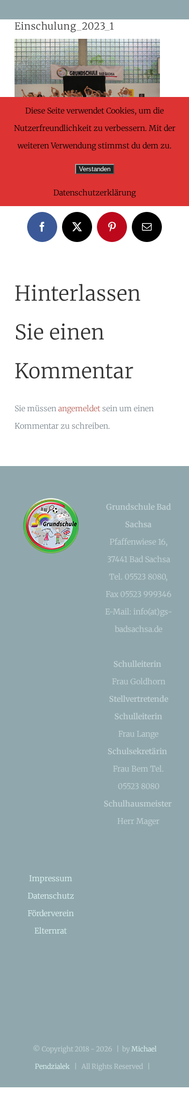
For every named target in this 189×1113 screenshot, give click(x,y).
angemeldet (79, 408)
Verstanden (94, 169)
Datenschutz (51, 896)
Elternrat (50, 931)
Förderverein (51, 913)
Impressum (50, 878)
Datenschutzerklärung (94, 192)
